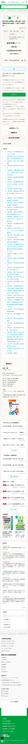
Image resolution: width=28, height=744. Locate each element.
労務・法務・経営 (22, 10)
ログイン (14, 94)
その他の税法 (4, 671)
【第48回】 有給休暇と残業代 (15, 189)
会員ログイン (18, 2)
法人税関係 (3, 659)
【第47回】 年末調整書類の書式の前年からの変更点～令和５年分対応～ (15, 184)
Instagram (5, 696)
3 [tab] (18, 514)
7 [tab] (23, 514)
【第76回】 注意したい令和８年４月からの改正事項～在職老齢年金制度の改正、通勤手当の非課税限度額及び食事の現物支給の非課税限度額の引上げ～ (15, 336)
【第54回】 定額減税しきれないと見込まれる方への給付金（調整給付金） (15, 219)
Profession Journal (11, 10)
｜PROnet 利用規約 (6, 721)
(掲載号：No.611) (16, 16)
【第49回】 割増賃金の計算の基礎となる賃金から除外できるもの (15, 193)
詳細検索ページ (7, 619)
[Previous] (2, 526)
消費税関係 (3, 667)
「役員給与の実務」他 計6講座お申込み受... (11, 682)
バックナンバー (7, 622)
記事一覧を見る (14, 476)
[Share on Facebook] (2, 735)
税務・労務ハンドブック (20, 532)
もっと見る (14, 450)
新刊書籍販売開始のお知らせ (7, 680)
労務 (22, 31)
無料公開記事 (7, 627)
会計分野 (3, 669)
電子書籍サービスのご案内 (7, 646)
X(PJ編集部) (6, 693)
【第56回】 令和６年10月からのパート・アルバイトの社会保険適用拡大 (15, 230)
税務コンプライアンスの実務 (10, 391)
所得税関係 (3, 657)
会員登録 (13, 2)
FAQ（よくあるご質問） (6, 648)
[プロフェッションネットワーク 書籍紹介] (14, 407)
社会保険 (12, 34)
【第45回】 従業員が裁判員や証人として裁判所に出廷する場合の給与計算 (15, 172)
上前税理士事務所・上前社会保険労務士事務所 (12, 375)
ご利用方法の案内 (6, 639)
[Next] (26, 526)
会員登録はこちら (14, 128)
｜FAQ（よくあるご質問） (8, 731)
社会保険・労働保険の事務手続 (7, 532)
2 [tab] (17, 514)
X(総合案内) (6, 691)
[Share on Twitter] (2, 738)
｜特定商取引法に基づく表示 (8, 726)
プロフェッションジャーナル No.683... (9, 677)
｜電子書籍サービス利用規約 (8, 728)
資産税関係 (3, 664)
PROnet (3, 10)
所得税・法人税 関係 (6, 662)
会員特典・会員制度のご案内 (7, 641)
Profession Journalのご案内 (7, 643)
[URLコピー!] (2, 742)
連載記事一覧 (7, 624)
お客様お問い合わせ (5, 650)
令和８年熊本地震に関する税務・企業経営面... (11, 685)
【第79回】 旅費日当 (12, 353)
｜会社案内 (4, 718)
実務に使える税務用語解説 (8, 655)
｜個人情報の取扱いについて (8, 723)
